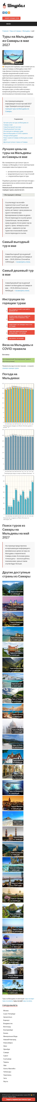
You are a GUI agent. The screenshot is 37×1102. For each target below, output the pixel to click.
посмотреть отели (23, 262)
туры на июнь (27, 1001)
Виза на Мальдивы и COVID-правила (15, 133)
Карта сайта (12, 1097)
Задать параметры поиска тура (18, 1099)
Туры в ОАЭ (17, 822)
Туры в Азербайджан (15, 607)
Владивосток (7, 1023)
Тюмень (6, 1062)
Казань (5, 1033)
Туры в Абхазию (17, 591)
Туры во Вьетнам (16, 668)
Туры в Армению (16, 622)
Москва (6, 1010)
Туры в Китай (18, 760)
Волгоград (7, 1027)
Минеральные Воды (10, 1036)
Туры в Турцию (17, 944)
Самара (6, 1052)
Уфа (4, 1065)
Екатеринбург (8, 1030)
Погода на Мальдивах (10, 135)
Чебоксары (7, 1072)
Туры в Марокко (17, 806)
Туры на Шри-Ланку (15, 990)
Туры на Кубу (18, 776)
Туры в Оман (18, 837)
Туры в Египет (17, 714)
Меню (8, 24)
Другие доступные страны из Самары (15, 142)
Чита (5, 1078)
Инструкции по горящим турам (13, 131)
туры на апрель (7, 1001)
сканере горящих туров (10, 368)
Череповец (7, 1075)
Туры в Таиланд (17, 898)
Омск (5, 1046)
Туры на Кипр (17, 745)
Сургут (5, 1056)
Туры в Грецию (17, 684)
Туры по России (17, 852)
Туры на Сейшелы (16, 868)
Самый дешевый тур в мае (12, 129)
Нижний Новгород (9, 1039)
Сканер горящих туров (12, 18)
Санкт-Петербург (9, 1014)
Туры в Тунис (17, 929)
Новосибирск (8, 1043)
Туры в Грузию (17, 699)
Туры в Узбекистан (16, 960)
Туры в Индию (17, 730)
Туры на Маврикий (16, 791)
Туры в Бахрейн (17, 637)
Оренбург (6, 1049)
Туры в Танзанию (16, 914)
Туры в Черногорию (15, 975)
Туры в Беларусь (16, 653)
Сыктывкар (7, 1059)
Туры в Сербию (17, 883)
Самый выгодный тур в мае (12, 127)
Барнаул (6, 1020)
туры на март (29, 999)
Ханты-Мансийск (9, 1068)
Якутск (5, 1081)
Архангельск (7, 1017)
